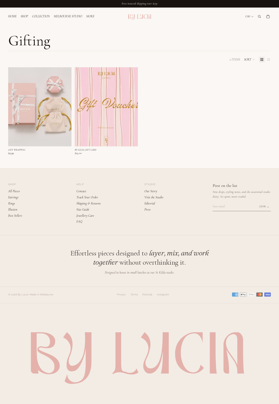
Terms (134, 294)
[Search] (259, 16)
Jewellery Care (85, 216)
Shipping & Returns (88, 203)
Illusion (12, 210)
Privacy (121, 294)
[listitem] (90, 16)
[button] (249, 59)
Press (147, 210)
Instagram (163, 294)
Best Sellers (15, 216)
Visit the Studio (153, 197)
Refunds (147, 294)
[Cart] (267, 16)
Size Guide (82, 210)
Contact (81, 191)
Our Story (150, 191)
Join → (264, 206)
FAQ (79, 222)
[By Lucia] (139, 16)
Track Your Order (87, 197)
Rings (11, 203)
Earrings (13, 197)
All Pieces (14, 191)
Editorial (149, 203)
